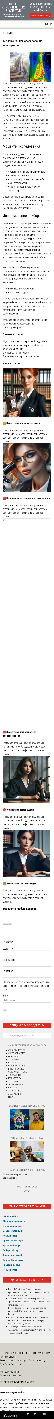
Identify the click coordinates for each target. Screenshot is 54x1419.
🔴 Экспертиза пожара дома (18, 809)
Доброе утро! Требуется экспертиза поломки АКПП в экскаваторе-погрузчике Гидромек (27, 1311)
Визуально (5, 923)
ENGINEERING (13, 1056)
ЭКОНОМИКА (13, 1059)
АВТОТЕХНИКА (14, 1091)
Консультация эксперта (27, 1279)
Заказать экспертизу (40, 15)
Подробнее (5, 1410)
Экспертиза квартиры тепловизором (21, 356)
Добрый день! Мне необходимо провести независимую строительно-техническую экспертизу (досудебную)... (28, 1320)
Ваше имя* (8, 948)
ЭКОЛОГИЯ (13, 1081)
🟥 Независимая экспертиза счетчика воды (26, 498)
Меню (48, 24)
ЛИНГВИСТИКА (14, 1075)
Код (10, 923)
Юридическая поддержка (27, 1025)
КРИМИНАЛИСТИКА (16, 1065)
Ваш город (8, 970)
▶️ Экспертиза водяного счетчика (21, 423)
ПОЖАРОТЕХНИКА (16, 1069)
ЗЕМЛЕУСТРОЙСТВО (16, 1053)
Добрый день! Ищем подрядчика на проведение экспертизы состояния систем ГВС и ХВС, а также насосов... (29, 1292)
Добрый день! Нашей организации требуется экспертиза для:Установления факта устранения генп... (29, 1301)
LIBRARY (11, 1097)
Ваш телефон (9, 959)
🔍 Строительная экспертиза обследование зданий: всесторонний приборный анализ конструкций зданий (25, 345)
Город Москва (10, 1216)
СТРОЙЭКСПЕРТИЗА (16, 1050)
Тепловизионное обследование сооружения (25, 319)
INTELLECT (12, 1087)
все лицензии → (10, 1178)
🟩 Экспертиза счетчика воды (19, 883)
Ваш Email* (8, 942)
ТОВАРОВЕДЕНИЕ (15, 1084)
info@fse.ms (40, 10)
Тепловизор (8, 33)
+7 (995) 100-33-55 (40, 7)
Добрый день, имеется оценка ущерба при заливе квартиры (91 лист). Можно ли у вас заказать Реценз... (29, 1329)
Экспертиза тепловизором (16, 352)
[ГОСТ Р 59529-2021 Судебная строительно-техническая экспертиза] (27, 1191)
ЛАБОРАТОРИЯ (14, 1094)
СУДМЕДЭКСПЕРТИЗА (17, 1072)
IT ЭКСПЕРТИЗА (14, 1078)
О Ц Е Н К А (12, 1062)
